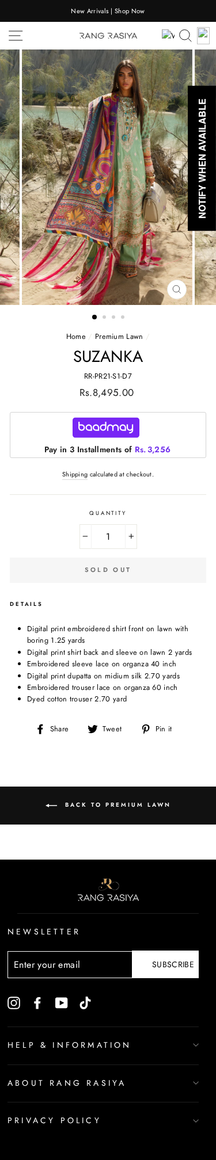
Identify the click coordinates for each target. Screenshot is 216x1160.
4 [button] (124, 318)
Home (76, 336)
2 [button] (105, 318)
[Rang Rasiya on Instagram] (13, 1002)
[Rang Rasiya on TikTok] (85, 1002)
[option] (108, 11)
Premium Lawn (119, 336)
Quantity (108, 513)
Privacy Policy (54, 1120)
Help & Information (69, 1045)
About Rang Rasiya (66, 1083)
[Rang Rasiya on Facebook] (37, 1002)
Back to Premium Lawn (116, 804)
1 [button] (95, 317)
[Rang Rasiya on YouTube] (61, 1002)
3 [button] (115, 318)
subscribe (173, 964)
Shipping (75, 474)
